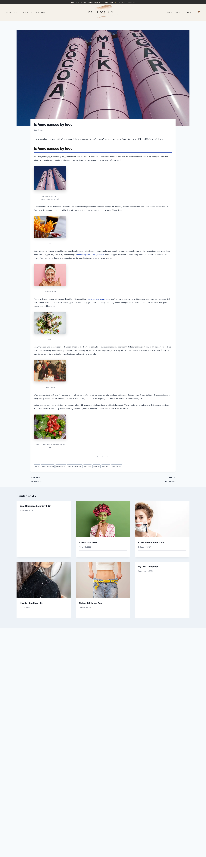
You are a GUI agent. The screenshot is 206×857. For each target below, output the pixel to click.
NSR (16, 13)
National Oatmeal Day (90, 603)
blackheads (60, 466)
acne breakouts (48, 466)
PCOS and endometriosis (151, 542)
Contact (180, 12)
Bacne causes (36, 479)
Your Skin (40, 12)
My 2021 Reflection (148, 566)
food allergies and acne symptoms (90, 254)
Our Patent (28, 12)
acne (37, 466)
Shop (8, 12)
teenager (105, 466)
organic (96, 466)
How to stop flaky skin (31, 603)
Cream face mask (88, 542)
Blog (189, 12)
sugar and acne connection (98, 299)
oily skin (87, 466)
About (170, 12)
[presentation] (103, 519)
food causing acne (75, 466)
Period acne (170, 479)
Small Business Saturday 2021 (36, 506)
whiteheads (116, 466)
